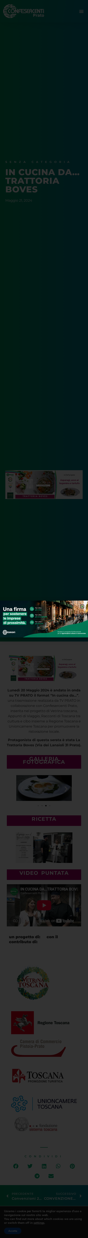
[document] (44, 619)
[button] (82, 606)
